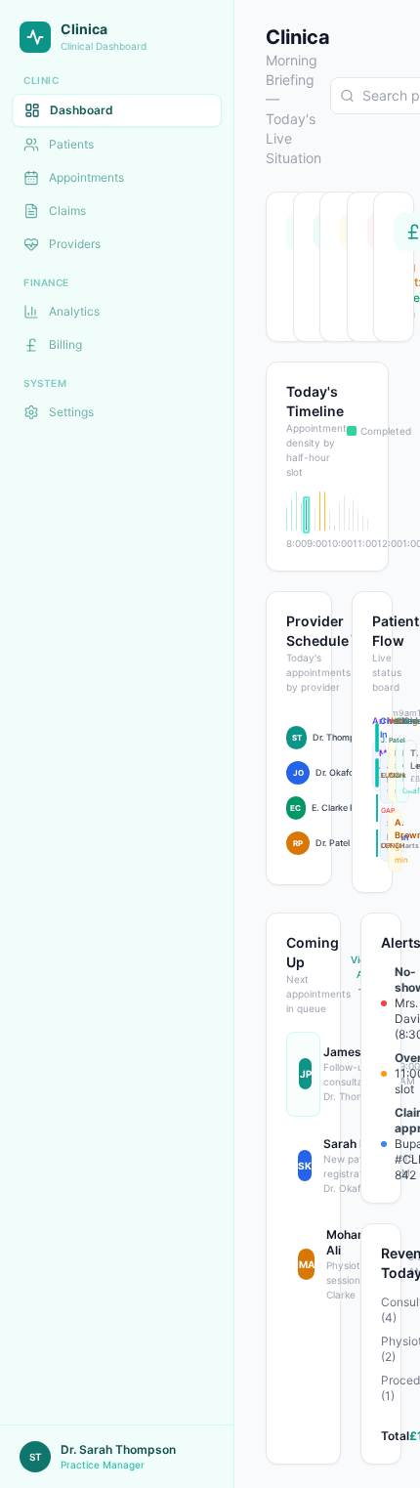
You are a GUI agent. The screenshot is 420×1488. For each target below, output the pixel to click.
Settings (71, 411)
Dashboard (81, 110)
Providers (75, 243)
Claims (67, 210)
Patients (71, 144)
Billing (65, 344)
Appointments (86, 177)
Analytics (74, 311)
